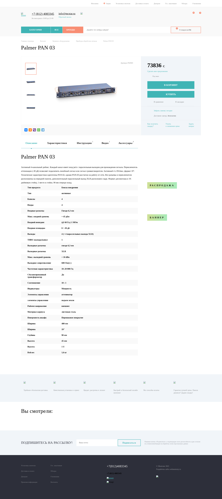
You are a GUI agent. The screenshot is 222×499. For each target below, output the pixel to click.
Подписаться (129, 442)
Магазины (94, 3)
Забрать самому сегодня (163, 111)
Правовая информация (29, 482)
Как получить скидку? (152, 125)
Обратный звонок (65, 17)
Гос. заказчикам (171, 3)
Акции (108, 3)
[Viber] (34, 129)
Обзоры (184, 3)
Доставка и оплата (142, 3)
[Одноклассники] (30, 129)
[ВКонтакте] (25, 129)
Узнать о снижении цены (172, 125)
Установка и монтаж (123, 3)
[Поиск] (167, 30)
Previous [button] (31, 61)
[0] (191, 14)
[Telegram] (42, 129)
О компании (196, 3)
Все (57, 30)
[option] (31, 69)
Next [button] (31, 116)
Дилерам (157, 3)
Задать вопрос (191, 125)
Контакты (54, 482)
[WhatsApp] (38, 129)
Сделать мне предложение (157, 71)
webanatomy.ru (175, 469)
